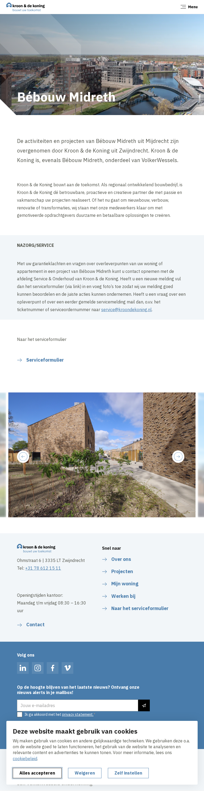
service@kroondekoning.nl (126, 309)
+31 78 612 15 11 (43, 568)
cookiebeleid (25, 758)
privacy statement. (78, 714)
